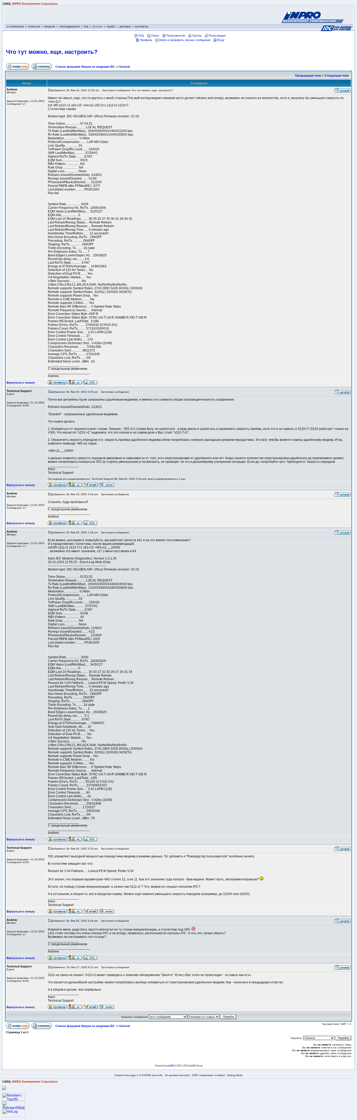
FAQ (141, 35)
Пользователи (175, 35)
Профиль (146, 40)
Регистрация (217, 35)
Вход (220, 40)
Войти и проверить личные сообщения (184, 40)
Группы (197, 35)
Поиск (155, 35)
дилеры (125, 26)
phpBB (170, 1065)
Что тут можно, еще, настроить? (51, 52)
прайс (111, 26)
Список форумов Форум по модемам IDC (85, 66)
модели (49, 26)
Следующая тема (337, 75)
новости (34, 26)
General (124, 66)
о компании (15, 26)
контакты (141, 26)
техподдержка (69, 26)
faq (86, 26)
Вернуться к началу (21, 382)
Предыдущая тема (308, 75)
